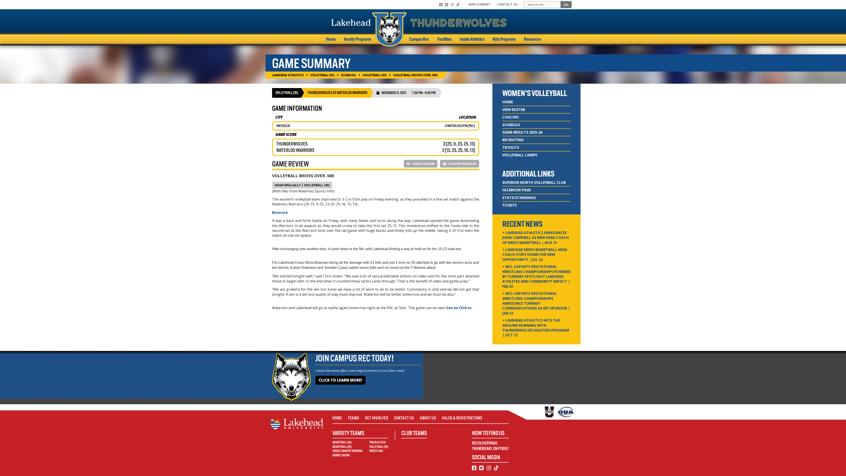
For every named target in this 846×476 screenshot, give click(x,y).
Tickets (509, 205)
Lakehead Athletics (288, 75)
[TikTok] (458, 4)
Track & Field (377, 442)
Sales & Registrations (462, 418)
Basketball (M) (341, 442)
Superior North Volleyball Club (534, 182)
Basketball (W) (342, 446)
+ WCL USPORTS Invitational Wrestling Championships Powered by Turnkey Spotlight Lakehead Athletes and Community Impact (536, 276)
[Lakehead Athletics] (419, 29)
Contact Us (507, 4)
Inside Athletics (472, 39)
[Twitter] (446, 4)
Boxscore (280, 212)
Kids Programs (504, 39)
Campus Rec (419, 39)
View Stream (423, 163)
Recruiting (513, 139)
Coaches (510, 117)
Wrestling (376, 451)
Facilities (444, 39)
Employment (479, 4)
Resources (532, 39)
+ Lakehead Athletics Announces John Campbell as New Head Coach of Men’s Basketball (535, 237)
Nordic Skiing (341, 455)
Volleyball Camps (519, 155)
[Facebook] (440, 4)
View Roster (513, 109)
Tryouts (510, 147)
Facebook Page (516, 190)
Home (331, 39)
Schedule (348, 75)
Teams (353, 418)
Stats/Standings (519, 197)
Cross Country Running (347, 451)
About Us (428, 418)
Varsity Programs (357, 39)
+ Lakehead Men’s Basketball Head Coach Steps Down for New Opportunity (534, 254)
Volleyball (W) (322, 75)
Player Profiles (462, 163)
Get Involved (376, 418)
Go (566, 5)
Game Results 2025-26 (522, 132)
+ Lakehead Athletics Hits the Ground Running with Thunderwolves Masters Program (535, 328)
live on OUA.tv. (459, 307)
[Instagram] (452, 4)
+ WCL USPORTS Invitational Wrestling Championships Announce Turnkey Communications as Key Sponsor (536, 303)
